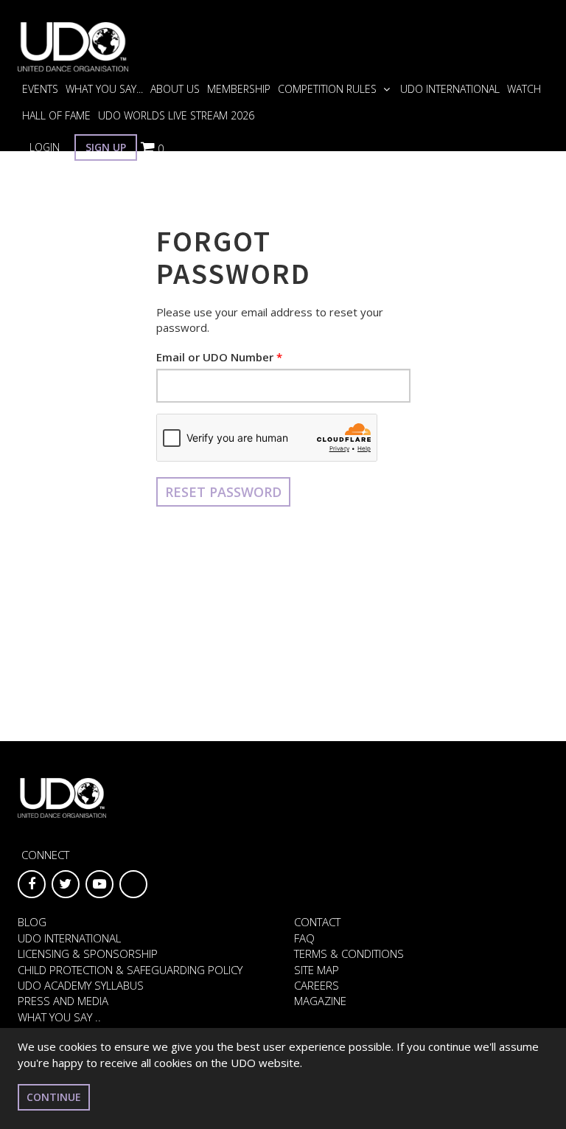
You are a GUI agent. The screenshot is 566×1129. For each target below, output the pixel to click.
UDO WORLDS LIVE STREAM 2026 (176, 115)
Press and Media (63, 1000)
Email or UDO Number (214, 357)
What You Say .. (59, 1017)
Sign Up (105, 147)
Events (40, 89)
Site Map (316, 969)
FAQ (304, 938)
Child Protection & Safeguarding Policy (130, 969)
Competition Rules (329, 89)
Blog (32, 921)
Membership (238, 89)
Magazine (320, 1000)
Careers (316, 985)
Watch (524, 89)
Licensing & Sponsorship (88, 953)
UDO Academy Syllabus (81, 985)
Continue (54, 1097)
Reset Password (223, 492)
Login (44, 147)
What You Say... (104, 89)
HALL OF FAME (56, 115)
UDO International (450, 89)
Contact (317, 921)
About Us (175, 89)
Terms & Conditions (349, 953)
